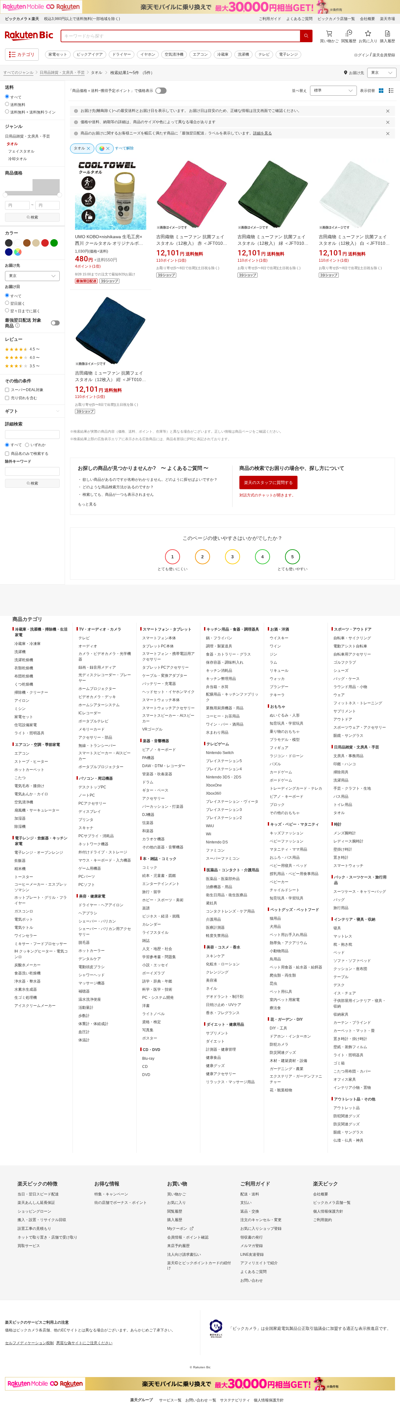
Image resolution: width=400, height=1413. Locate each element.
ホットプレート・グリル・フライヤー (40, 900)
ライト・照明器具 (29, 733)
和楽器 (147, 831)
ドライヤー (121, 54)
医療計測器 (215, 927)
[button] (18, 187)
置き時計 (340, 857)
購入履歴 (174, 1220)
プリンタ (85, 819)
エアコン (200, 54)
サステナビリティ (235, 1400)
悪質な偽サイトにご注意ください (84, 1343)
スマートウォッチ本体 (161, 700)
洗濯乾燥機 (23, 660)
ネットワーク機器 (93, 844)
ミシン (20, 708)
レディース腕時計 (348, 841)
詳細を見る (262, 133)
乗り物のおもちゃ (285, 731)
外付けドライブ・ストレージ (102, 852)
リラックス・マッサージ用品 (230, 1082)
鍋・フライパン (219, 638)
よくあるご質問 (299, 19)
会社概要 (367, 19)
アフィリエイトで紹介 (259, 1263)
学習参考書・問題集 (159, 957)
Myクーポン (177, 1228)
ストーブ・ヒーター (31, 761)
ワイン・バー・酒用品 (224, 724)
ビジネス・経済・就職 (161, 916)
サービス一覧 (170, 1400)
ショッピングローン (34, 1211)
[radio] (7, 96)
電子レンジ (288, 54)
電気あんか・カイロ (31, 794)
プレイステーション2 (224, 818)
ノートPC (86, 795)
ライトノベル (153, 1014)
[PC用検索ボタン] (306, 36)
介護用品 (213, 919)
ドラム (147, 782)
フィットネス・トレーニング (357, 703)
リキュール (279, 670)
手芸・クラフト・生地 (352, 788)
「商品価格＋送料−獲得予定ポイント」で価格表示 (110, 90)
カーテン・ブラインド (352, 1022)
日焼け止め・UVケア (223, 1005)
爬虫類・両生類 (283, 975)
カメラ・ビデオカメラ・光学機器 (104, 656)
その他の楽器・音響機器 (162, 847)
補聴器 (84, 991)
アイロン (21, 700)
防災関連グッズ (283, 1052)
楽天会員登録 (383, 55)
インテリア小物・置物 (352, 1087)
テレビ (264, 54)
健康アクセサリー (221, 1074)
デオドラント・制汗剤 (224, 996)
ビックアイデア (90, 54)
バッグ (339, 900)
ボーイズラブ (153, 973)
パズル (275, 764)
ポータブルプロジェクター (100, 767)
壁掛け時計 (342, 849)
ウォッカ (277, 678)
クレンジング (217, 972)
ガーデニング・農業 (286, 1069)
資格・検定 (151, 1022)
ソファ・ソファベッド (352, 960)
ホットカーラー (91, 950)
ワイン (275, 646)
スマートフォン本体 (159, 638)
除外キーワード (18, 462)
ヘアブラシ (87, 913)
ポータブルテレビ (93, 721)
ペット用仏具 (281, 991)
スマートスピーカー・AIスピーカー (104, 756)
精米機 (20, 869)
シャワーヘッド (91, 975)
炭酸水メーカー (27, 965)
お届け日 (12, 287)
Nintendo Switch (220, 753)
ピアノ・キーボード (159, 749)
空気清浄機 (174, 54)
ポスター (149, 1038)
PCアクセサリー (92, 803)
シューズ (340, 670)
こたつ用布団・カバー (352, 1071)
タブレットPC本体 (158, 646)
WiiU (210, 826)
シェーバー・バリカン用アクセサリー (104, 932)
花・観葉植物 (281, 1090)
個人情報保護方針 (328, 1211)
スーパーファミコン (223, 858)
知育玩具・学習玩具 (286, 723)
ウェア (339, 695)
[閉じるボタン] (388, 111)
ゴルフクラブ (344, 662)
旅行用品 (340, 908)
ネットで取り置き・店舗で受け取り (48, 1237)
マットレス (342, 936)
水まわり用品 (217, 732)
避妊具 (211, 903)
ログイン (361, 55)
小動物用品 (279, 951)
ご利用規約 (322, 1220)
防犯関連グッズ (346, 1116)
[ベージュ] (36, 243)
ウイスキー (279, 638)
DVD (146, 1075)
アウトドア (342, 719)
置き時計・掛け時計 (350, 1039)
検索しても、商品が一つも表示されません (118, 494)
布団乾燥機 (23, 676)
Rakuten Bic (29, 36)
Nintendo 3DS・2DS (223, 777)
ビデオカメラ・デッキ (97, 697)
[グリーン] (54, 243)
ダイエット (215, 1041)
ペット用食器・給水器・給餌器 (296, 967)
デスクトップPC (92, 787)
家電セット (57, 54)
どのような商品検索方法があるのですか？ (118, 487)
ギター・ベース (155, 790)
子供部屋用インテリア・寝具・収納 (359, 1003)
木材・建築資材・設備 (288, 1060)
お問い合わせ (251, 1280)
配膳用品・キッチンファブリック (232, 697)
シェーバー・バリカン (97, 921)
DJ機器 (148, 814)
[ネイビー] (8, 252)
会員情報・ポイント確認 (187, 1237)
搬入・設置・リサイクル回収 (42, 1220)
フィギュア (279, 748)
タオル (339, 813)
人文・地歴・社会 (157, 949)
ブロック (277, 804)
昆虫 (273, 983)
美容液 (211, 980)
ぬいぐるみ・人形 (285, 715)
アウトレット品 (346, 1108)
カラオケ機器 (153, 839)
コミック (149, 867)
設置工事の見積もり (34, 1228)
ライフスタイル (155, 932)
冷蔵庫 (222, 54)
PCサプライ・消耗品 (96, 836)
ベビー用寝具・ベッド (288, 865)
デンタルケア (89, 959)
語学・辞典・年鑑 (157, 981)
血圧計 (84, 1032)
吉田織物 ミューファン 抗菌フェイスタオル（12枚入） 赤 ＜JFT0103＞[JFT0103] (190, 243)
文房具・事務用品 (348, 756)
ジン (273, 654)
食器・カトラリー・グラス (228, 654)
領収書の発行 (251, 1237)
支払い (246, 1202)
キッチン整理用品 (221, 678)
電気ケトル (23, 927)
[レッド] (45, 243)
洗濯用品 (340, 780)
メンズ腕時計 (344, 833)
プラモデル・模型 (285, 739)
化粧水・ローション (223, 964)
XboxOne (214, 785)
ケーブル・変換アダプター (164, 675)
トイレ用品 (342, 804)
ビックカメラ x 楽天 (22, 19)
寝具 (337, 928)
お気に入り (176, 1202)
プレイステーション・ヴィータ (232, 801)
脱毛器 (84, 942)
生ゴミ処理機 (25, 997)
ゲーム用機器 (89, 868)
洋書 (146, 1005)
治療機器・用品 (219, 887)
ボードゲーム (281, 780)
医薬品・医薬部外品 (223, 879)
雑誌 (146, 940)
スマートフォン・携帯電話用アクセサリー (168, 656)
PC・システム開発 (158, 997)
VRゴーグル (152, 729)
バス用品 (340, 796)
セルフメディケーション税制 (29, 1343)
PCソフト (86, 884)
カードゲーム (281, 772)
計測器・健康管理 (221, 1049)
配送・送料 (249, 1194)
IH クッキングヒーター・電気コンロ (41, 954)
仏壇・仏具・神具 (348, 1140)
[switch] (55, 322)
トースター (23, 877)
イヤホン (147, 54)
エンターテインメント (161, 884)
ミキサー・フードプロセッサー (40, 944)
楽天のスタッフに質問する (268, 482)
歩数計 (84, 1015)
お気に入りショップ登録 (261, 1228)
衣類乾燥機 (23, 668)
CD (145, 1066)
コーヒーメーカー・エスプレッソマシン (40, 887)
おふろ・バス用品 (285, 857)
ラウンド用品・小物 (350, 687)
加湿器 (20, 818)
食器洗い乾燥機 (27, 973)
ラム (273, 662)
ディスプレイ (89, 811)
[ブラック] (8, 243)
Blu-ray (148, 1058)
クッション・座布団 (350, 969)
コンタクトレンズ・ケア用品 (230, 911)
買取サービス (29, 1246)
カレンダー (151, 924)
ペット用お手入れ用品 (288, 935)
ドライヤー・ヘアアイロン (100, 905)
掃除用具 (340, 772)
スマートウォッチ (348, 865)
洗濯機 (243, 54)
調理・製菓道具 (219, 646)
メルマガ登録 (251, 1246)
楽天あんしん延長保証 (36, 1202)
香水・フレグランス (223, 1013)
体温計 (84, 1040)
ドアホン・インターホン (290, 1036)
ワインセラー (25, 935)
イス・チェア (344, 993)
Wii (208, 834)
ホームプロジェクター (97, 688)
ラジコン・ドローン (286, 756)
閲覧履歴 (174, 1211)
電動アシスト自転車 (350, 646)
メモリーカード (91, 729)
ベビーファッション (286, 841)
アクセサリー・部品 (95, 737)
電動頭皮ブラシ (91, 967)
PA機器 (148, 758)
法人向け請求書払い (184, 1254)
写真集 (147, 1030)
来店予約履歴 (178, 1246)
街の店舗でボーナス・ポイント (120, 1202)
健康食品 (213, 1057)
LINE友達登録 (252, 1254)
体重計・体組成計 (93, 1024)
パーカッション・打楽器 (162, 806)
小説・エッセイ (155, 965)
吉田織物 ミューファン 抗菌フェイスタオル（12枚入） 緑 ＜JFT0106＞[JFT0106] (272, 243)
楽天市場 (387, 19)
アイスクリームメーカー (35, 1005)
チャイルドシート (285, 890)
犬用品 (275, 926)
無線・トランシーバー (97, 745)
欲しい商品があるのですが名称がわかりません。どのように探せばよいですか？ (150, 479)
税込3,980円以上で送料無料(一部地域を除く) (82, 19)
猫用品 (275, 918)
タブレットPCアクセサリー (165, 667)
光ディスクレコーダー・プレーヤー (104, 678)
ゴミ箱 (339, 1063)
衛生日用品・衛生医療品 (226, 895)
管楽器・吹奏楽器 (157, 774)
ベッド (339, 952)
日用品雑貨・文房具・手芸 (62, 72)
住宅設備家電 (25, 725)
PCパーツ (86, 876)
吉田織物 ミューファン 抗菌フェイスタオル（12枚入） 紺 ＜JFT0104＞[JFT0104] (109, 379)
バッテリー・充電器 (159, 683)
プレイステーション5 (224, 761)
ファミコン (215, 850)
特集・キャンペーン (111, 1194)
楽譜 (146, 908)
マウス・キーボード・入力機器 (104, 860)
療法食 (275, 1008)
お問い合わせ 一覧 (200, 1400)
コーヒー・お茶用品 (223, 716)
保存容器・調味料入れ (224, 662)
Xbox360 (213, 793)
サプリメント (217, 1033)
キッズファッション (286, 833)
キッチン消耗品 (219, 670)
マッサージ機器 (91, 983)
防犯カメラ (279, 1044)
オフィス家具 (344, 1079)
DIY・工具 (278, 1028)
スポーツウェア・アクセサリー (359, 727)
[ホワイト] (18, 243)
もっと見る (87, 504)
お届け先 (12, 266)
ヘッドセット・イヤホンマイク (168, 692)
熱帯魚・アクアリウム (288, 943)
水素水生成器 (25, 989)
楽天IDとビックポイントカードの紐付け (199, 1265)
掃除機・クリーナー (31, 692)
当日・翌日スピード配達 (38, 1194)
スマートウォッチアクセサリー (168, 708)
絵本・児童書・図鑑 (159, 875)
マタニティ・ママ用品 (288, 849)
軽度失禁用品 (217, 935)
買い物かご (176, 1194)
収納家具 (340, 1014)
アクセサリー (153, 798)
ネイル (211, 988)
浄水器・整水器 (27, 981)
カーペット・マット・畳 (354, 1030)
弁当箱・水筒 (217, 687)
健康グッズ (215, 1066)
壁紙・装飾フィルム (350, 1047)
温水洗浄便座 (89, 999)
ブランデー (279, 687)
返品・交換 (249, 1211)
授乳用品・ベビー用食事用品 (294, 874)
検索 (34, 217)
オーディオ (87, 646)
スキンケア (215, 956)
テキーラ (277, 695)
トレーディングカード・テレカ (296, 788)
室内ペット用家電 (285, 1000)
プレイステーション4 (224, 769)
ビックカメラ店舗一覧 (336, 19)
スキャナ (85, 828)
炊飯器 (20, 860)
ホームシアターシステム (99, 705)
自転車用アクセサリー (352, 654)
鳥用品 (275, 959)
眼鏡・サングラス (348, 735)
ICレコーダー (89, 713)
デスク (339, 985)
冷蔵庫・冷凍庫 (27, 643)
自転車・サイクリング (352, 638)
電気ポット (23, 919)
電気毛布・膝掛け (29, 786)
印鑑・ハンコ (344, 764)
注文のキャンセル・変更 (261, 1220)
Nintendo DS (217, 842)
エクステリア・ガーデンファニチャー (296, 1079)
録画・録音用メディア (97, 667)
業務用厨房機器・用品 (224, 708)
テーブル (340, 977)
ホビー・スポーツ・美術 (162, 900)
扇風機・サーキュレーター (36, 810)
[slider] (5, 195)
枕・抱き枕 (342, 944)
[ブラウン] (27, 243)
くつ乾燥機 (23, 684)
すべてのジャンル (18, 72)
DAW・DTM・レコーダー (163, 766)
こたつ (20, 778)
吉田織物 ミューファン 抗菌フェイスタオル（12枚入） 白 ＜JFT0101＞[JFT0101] (353, 243)
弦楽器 (147, 823)
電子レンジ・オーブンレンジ (38, 852)
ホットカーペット (29, 769)
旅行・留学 (151, 892)
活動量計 (85, 1007)
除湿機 (20, 826)
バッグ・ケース (346, 678)
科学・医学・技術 (157, 989)
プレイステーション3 (224, 809)
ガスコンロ (23, 911)
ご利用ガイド (270, 19)
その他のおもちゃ (285, 813)
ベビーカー (279, 882)
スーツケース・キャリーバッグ (359, 891)
